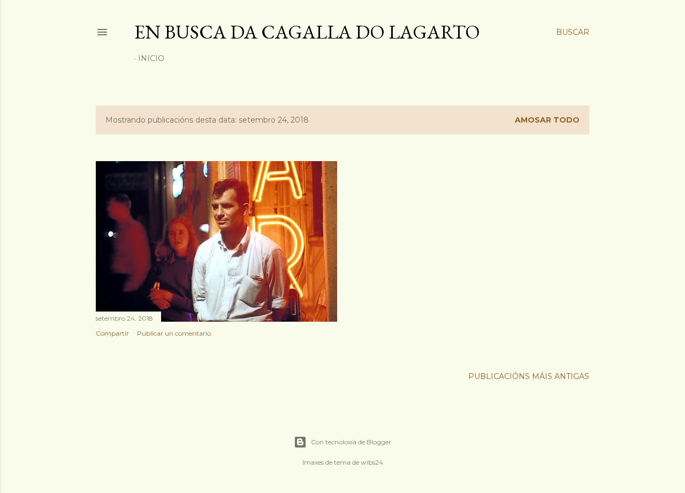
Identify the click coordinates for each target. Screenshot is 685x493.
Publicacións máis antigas (528, 376)
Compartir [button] (112, 333)
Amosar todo (547, 120)
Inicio (151, 58)
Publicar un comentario (174, 333)
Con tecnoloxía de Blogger (351, 442)
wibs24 (372, 462)
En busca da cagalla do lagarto (307, 31)
